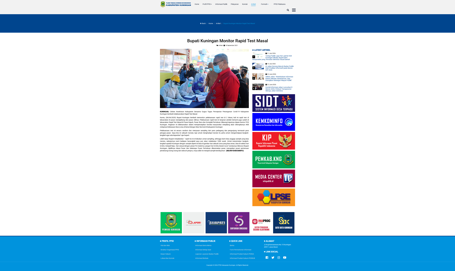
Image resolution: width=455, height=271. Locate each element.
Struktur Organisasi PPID (170, 250)
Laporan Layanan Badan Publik (206, 254)
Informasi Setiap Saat (203, 250)
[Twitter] (273, 257)
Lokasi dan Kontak (167, 258)
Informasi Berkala (201, 258)
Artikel (253, 4)
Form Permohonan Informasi (240, 250)
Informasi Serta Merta (203, 245)
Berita (232, 245)
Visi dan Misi (165, 245)
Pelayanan (235, 4)
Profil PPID (207, 4)
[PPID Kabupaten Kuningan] (175, 4)
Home (197, 4)
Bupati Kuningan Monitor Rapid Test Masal (227, 40)
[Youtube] (284, 257)
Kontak (245, 4)
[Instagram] (278, 257)
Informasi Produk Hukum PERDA (242, 254)
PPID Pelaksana (279, 4)
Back (204, 23)
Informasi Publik (221, 4)
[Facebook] (267, 257)
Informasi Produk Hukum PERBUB (242, 258)
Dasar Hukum (166, 254)
